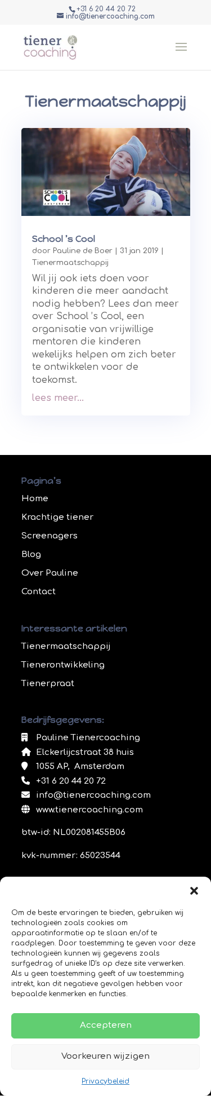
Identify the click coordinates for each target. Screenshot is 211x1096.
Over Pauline (49, 573)
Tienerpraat (47, 683)
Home (34, 498)
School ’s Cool (63, 238)
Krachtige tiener (57, 517)
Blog (31, 554)
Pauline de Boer (83, 251)
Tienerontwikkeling (63, 665)
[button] (194, 890)
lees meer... (58, 398)
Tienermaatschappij (70, 263)
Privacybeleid (105, 1081)
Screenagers (49, 536)
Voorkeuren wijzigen (105, 1056)
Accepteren (106, 1025)
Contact (38, 591)
